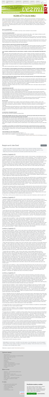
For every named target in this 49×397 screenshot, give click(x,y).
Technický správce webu (8, 387)
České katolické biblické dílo (9, 362)
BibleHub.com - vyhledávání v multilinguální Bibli (13, 375)
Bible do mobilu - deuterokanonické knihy (11, 377)
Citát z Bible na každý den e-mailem (10, 378)
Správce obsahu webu (8, 386)
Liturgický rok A (18, 2)
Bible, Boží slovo (7, 354)
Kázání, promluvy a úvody (9, 366)
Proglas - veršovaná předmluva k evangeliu (12, 363)
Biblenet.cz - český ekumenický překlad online (12, 371)
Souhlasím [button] (29, 393)
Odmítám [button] (34, 393)
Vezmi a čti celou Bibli (9, 2)
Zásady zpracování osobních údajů (10, 384)
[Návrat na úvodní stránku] (24, 9)
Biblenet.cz (6, 360)
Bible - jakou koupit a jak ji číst (9, 356)
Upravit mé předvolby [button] (41, 393)
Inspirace (32, 1)
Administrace (6, 388)
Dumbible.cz (6, 361)
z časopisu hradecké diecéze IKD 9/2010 (32, 135)
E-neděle (5, 367)
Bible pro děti (6, 358)
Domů (3, 1)
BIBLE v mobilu (7, 376)
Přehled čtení (43, 145)
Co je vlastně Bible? (7, 359)
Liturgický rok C (25, 2)
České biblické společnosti (19, 347)
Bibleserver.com (7, 372)
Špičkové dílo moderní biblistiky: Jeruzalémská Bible (13, 355)
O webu (37, 1)
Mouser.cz (9, 389)
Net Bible (5, 379)
